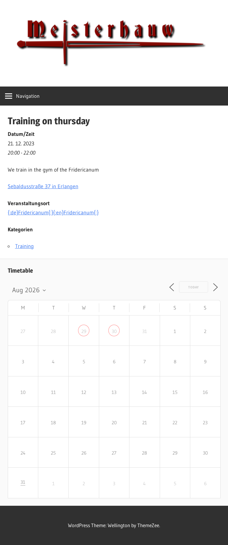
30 (114, 331)
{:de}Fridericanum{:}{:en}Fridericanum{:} (53, 212)
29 (83, 331)
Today (193, 287)
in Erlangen (43, 186)
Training (24, 246)
